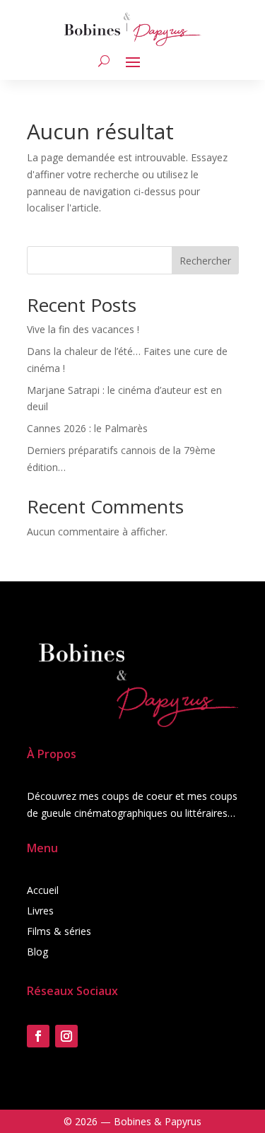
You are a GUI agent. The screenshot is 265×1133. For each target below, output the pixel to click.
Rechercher (205, 260)
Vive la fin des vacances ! (83, 329)
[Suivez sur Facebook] (38, 1036)
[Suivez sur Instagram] (66, 1036)
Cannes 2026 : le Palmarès (87, 428)
